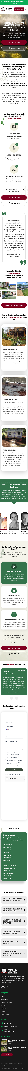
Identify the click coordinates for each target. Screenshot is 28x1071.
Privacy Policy (15, 1068)
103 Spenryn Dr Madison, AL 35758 (9, 1030)
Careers (3, 1008)
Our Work (3, 1005)
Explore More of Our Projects (14, 305)
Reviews (3, 1011)
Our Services (4, 999)
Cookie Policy (23, 1068)
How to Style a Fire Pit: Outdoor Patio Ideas (16, 1041)
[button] (25, 9)
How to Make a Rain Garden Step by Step (17, 1048)
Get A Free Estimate (19, 9)
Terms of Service (6, 1068)
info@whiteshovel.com (10, 1026)
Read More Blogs (7, 1054)
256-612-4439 (8, 1023)
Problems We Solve (6, 1002)
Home (2, 996)
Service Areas (5, 1014)
